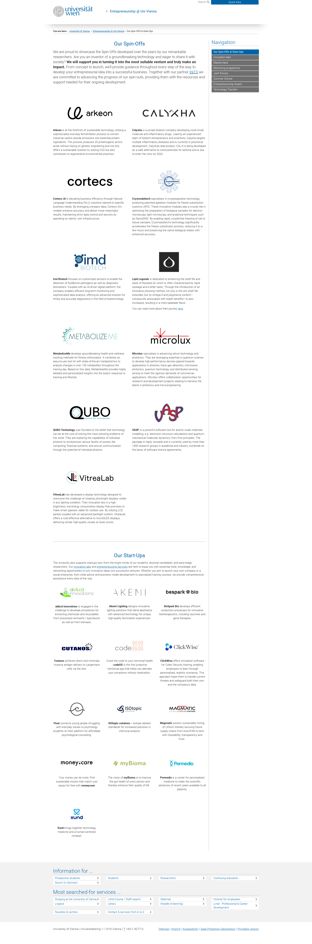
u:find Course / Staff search (124, 899)
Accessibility (190, 929)
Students (113, 878)
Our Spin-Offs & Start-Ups (228, 51)
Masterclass (220, 62)
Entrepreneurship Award (227, 84)
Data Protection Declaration (218, 929)
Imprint (175, 929)
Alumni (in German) (66, 882)
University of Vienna (80, 31)
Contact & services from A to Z (126, 912)
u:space (59, 903)
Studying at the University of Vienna (76, 899)
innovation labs (82, 566)
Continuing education (225, 878)
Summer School (222, 78)
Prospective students (67, 878)
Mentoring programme (226, 68)
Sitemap (164, 929)
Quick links (235, 2)
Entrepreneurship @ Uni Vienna (133, 11)
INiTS (193, 72)
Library (112, 903)
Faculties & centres (66, 912)
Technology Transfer (225, 89)
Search (202, 2)
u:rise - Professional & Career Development (230, 905)
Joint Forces (220, 73)
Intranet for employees (226, 899)
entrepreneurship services (112, 566)
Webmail (166, 899)
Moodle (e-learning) (172, 903)
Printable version (248, 929)
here (180, 308)
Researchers (168, 878)
